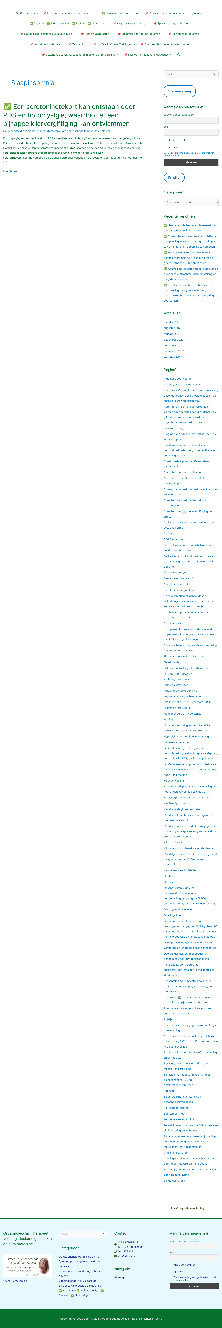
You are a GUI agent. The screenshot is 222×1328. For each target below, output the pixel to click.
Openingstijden (173, 915)
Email (166, 126)
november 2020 (173, 345)
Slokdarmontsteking (176, 1107)
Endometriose (172, 623)
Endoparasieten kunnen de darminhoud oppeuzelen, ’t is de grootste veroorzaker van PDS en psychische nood (189, 634)
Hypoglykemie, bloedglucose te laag (186, 736)
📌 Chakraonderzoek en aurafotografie (164, 44)
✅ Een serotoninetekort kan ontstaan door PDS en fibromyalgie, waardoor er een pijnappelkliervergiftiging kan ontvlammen (69, 115)
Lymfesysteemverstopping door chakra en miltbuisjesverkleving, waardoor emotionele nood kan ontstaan (190, 769)
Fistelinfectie (171, 662)
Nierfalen (169, 876)
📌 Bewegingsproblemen (183, 33)
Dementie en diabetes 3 (178, 578)
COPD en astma (173, 539)
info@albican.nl (127, 1256)
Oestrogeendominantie (178, 909)
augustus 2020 (173, 357)
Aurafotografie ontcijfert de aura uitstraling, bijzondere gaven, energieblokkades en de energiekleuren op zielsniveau (191, 395)
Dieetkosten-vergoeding (179, 590)
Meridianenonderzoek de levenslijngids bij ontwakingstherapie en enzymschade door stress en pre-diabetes (190, 831)
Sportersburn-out (174, 1113)
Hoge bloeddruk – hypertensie (182, 713)
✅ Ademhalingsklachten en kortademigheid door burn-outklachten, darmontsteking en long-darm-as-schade (191, 274)
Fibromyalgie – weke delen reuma (184, 656)
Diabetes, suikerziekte (177, 584)
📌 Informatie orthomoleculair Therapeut (68, 13)
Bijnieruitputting (173, 428)
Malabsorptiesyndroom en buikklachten (188, 797)
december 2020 (173, 339)
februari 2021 (172, 333)
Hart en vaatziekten (176, 685)
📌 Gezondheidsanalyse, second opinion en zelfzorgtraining (79, 54)
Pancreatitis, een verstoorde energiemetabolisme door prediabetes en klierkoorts (189, 970)
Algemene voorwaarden (178, 378)
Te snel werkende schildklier (181, 1119)
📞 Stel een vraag (27, 13)
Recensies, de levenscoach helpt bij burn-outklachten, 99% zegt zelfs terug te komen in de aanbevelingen (191, 1041)
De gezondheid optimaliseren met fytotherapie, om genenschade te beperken (51, 131)
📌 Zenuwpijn (76, 44)
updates (172, 147)
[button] (178, 54)
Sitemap (169, 1090)
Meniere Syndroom (175, 803)
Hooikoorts (171, 719)
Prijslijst (168, 1019)
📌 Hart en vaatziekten (95, 33)
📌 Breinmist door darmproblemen (139, 33)
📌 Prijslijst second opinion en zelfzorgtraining (173, 13)
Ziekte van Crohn (174, 1180)
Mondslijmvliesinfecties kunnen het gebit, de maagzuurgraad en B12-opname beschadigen (191, 859)
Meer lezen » (11, 171)
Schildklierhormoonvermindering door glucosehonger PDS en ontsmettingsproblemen (187, 1080)
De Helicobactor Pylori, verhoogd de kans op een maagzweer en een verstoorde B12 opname (190, 561)
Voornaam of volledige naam (179, 114)
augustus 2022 (173, 328)
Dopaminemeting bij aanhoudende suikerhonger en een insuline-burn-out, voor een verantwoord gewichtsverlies (191, 601)
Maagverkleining (174, 780)
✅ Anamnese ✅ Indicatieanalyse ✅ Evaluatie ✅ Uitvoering (67, 23)
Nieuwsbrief (171, 882)
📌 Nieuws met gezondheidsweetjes (146, 54)
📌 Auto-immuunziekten (45, 44)
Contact (169, 533)
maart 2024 (171, 322)
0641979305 (125, 1251)
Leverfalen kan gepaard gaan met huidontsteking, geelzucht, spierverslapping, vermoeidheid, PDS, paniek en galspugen (191, 753)
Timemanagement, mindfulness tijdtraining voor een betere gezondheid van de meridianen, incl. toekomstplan (190, 1141)
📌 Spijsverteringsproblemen (171, 23)
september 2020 (174, 351)
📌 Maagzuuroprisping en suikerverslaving (46, 33)
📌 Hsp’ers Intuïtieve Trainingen (112, 44)
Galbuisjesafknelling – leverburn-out (186, 668)
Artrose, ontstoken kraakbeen (182, 384)
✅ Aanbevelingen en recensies (121, 13)
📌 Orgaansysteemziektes (129, 23)
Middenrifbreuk (173, 842)
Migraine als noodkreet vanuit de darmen (189, 848)
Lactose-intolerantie (176, 742)
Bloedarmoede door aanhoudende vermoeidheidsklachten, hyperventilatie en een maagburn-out (190, 450)
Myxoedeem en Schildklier (180, 870)
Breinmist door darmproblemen (183, 472)
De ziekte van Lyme (176, 572)
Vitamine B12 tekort (176, 1152)
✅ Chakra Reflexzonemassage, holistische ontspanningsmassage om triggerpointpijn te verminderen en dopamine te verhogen (190, 241)
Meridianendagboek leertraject (183, 809)
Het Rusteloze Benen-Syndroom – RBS (187, 702)
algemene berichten (178, 140)
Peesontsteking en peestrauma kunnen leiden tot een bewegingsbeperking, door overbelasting (189, 986)
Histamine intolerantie (177, 707)
